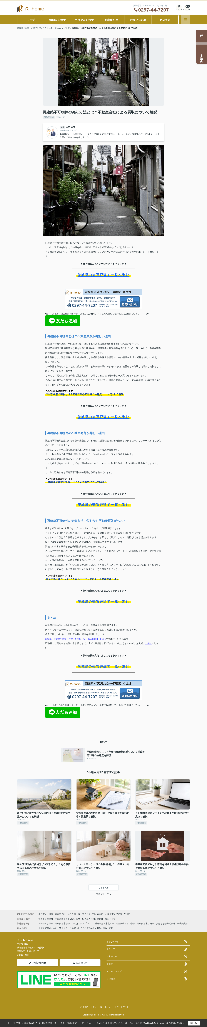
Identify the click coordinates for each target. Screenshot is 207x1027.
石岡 (111, 928)
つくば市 (90, 914)
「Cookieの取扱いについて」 (154, 1023)
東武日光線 (182, 923)
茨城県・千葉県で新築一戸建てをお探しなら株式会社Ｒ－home (75, 639)
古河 (86, 928)
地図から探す (57, 20)
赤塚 (105, 928)
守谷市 (119, 914)
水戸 (55, 928)
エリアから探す (84, 20)
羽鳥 (78, 919)
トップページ (113, 941)
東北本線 (110, 923)
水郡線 (50, 923)
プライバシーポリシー (102, 1007)
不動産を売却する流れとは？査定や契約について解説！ (76, 482)
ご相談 (148, 643)
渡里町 (50, 919)
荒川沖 (62, 928)
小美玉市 (109, 914)
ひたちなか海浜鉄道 (166, 923)
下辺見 (71, 919)
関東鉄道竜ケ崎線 (146, 923)
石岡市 (100, 914)
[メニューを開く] (185, 20)
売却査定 (165, 20)
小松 (113, 919)
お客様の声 (111, 20)
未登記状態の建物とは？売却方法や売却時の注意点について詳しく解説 (85, 394)
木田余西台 (60, 919)
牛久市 (127, 914)
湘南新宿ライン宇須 (126, 923)
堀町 (107, 919)
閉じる (193, 1023)
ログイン (179, 9)
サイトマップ (123, 1007)
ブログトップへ (103, 894)
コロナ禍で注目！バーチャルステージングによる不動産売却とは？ (82, 579)
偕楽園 (48, 928)
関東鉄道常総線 (62, 923)
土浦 (40, 928)
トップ (31, 20)
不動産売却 (49, 117)
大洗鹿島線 (98, 923)
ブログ (110, 964)
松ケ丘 (85, 919)
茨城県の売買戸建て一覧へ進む (104, 275)
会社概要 (111, 979)
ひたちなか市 (69, 914)
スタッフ (111, 949)
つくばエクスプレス (82, 923)
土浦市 (50, 914)
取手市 (81, 914)
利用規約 (84, 1007)
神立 (92, 928)
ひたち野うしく (74, 928)
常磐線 (41, 923)
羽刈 (92, 919)
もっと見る (103, 887)
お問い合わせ (138, 20)
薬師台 (100, 919)
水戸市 (41, 914)
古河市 (58, 914)
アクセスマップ (114, 971)
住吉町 (41, 919)
